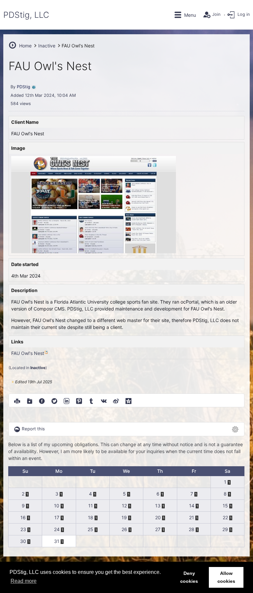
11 (90, 505)
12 (124, 505)
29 (225, 529)
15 (225, 505)
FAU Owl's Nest (27, 353)
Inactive (46, 45)
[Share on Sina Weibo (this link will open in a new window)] (116, 400)
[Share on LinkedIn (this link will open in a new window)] (66, 400)
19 (124, 517)
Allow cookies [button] (226, 577)
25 (90, 529)
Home (25, 45)
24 (57, 529)
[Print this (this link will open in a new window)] (17, 400)
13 (157, 505)
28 (191, 529)
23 (23, 529)
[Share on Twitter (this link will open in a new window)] (54, 400)
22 (225, 517)
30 (23, 541)
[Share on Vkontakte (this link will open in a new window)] (103, 400)
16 (23, 517)
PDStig (23, 86)
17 (56, 517)
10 (56, 505)
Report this (33, 428)
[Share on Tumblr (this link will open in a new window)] (91, 400)
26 (124, 529)
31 (56, 541)
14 (191, 505)
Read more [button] (24, 581)
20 (158, 517)
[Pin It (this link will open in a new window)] (79, 400)
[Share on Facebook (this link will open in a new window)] (42, 400)
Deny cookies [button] (189, 577)
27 (157, 529)
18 (90, 517)
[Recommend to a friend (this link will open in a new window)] (29, 400)
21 (191, 517)
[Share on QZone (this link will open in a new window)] (128, 400)
